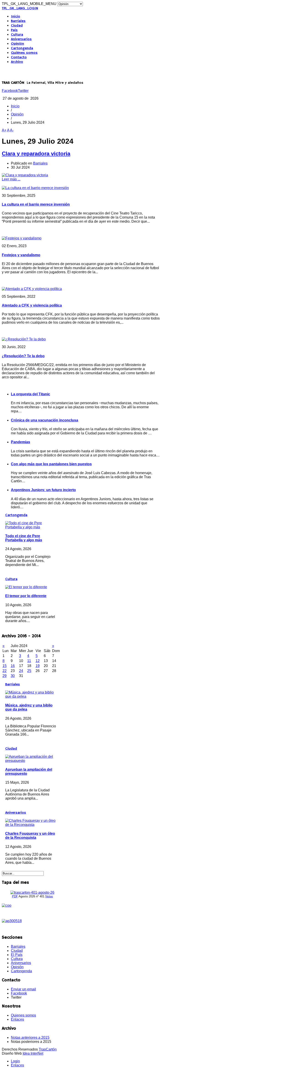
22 (4, 671)
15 (4, 666)
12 (38, 661)
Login (15, 1061)
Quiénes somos (24, 53)
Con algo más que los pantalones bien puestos (51, 464)
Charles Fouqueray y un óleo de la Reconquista (30, 836)
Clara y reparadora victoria (36, 153)
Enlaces (17, 1019)
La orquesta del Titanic (30, 394)
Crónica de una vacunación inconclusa (44, 420)
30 (13, 676)
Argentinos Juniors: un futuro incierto (43, 490)
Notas (49, 896)
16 (13, 666)
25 (29, 671)
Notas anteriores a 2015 (30, 1037)
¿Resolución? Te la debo (23, 356)
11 (29, 661)
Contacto (19, 57)
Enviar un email (23, 989)
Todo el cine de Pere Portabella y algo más (23, 538)
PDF (15, 896)
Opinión (17, 44)
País (14, 30)
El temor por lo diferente (25, 596)
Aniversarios (21, 39)
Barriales (18, 21)
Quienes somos (23, 1015)
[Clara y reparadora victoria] (25, 175)
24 (21, 671)
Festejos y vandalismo (21, 255)
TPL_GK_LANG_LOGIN (20, 8)
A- (12, 130)
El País (16, 955)
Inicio (15, 16)
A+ (4, 130)
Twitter (23, 91)
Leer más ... (11, 179)
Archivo (17, 62)
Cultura (17, 34)
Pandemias (20, 442)
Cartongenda (22, 48)
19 (38, 666)
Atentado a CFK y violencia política (32, 305)
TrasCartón (48, 1049)
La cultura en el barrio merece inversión (36, 204)
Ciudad (17, 25)
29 (4, 676)
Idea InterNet (33, 1053)
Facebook (10, 91)
